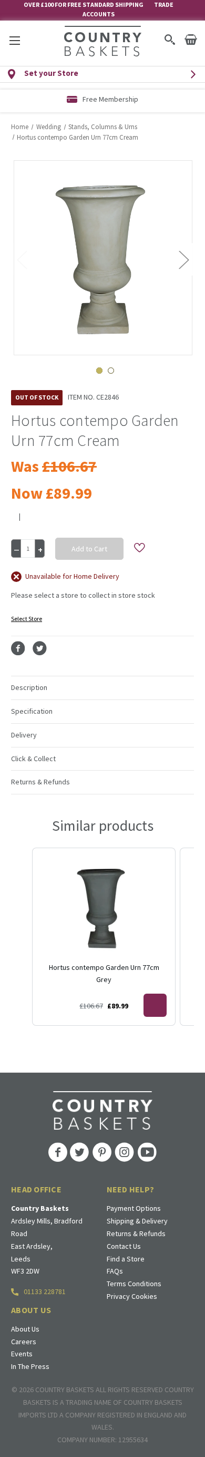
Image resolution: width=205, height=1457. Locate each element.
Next (183, 259)
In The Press (30, 1366)
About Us (25, 1329)
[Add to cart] (155, 1005)
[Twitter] (40, 648)
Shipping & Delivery (137, 1221)
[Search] (169, 39)
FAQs (115, 1271)
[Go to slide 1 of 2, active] (99, 370)
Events (22, 1353)
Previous (21, 259)
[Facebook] (18, 648)
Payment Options (134, 1208)
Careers (23, 1341)
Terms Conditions (134, 1283)
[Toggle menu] (14, 40)
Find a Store (126, 1259)
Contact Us (124, 1246)
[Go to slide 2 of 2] (111, 370)
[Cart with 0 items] (190, 39)
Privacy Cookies (132, 1296)
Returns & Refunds (136, 1233)
